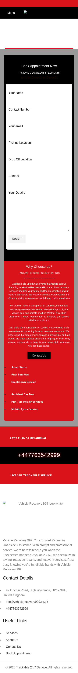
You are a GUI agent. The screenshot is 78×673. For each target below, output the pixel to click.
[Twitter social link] (34, 3)
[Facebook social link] (29, 3)
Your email (16, 126)
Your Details (17, 192)
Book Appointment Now (39, 66)
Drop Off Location (20, 159)
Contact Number (19, 109)
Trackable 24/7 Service (31, 667)
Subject (14, 175)
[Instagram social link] (39, 3)
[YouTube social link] (43, 3)
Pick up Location (20, 142)
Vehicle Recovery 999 (33, 287)
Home (30, 43)
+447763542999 (39, 455)
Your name (16, 92)
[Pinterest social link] (48, 3)
